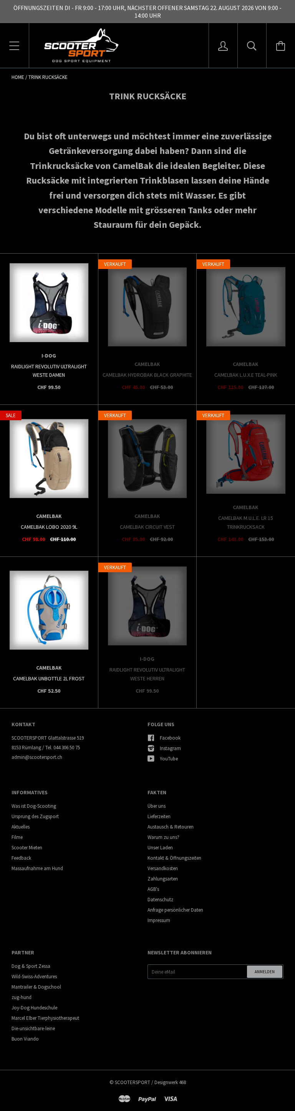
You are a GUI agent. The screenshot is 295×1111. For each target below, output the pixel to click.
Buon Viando (25, 1039)
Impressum (159, 920)
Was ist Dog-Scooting (34, 806)
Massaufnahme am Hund (37, 868)
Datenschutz (160, 899)
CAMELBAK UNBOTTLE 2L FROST (49, 678)
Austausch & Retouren (171, 827)
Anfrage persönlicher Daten (175, 910)
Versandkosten (163, 868)
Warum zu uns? (163, 837)
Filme (17, 837)
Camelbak (147, 364)
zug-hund (21, 997)
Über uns (157, 806)
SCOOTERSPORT (132, 1082)
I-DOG (48, 355)
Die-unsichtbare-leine (33, 1028)
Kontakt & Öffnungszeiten (174, 858)
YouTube (169, 758)
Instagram (170, 748)
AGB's (153, 889)
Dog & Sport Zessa (31, 966)
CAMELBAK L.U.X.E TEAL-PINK (245, 374)
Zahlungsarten (163, 878)
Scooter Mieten (27, 847)
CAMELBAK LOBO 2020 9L (49, 526)
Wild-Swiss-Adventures (34, 976)
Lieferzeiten (159, 816)
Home (18, 77)
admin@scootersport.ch (37, 757)
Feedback (21, 858)
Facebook (170, 738)
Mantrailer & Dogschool (36, 987)
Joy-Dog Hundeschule (34, 1007)
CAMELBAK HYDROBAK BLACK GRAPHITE (147, 374)
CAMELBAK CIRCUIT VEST (147, 526)
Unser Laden (160, 847)
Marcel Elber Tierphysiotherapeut (45, 1018)
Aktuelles (21, 827)
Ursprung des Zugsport (35, 816)
